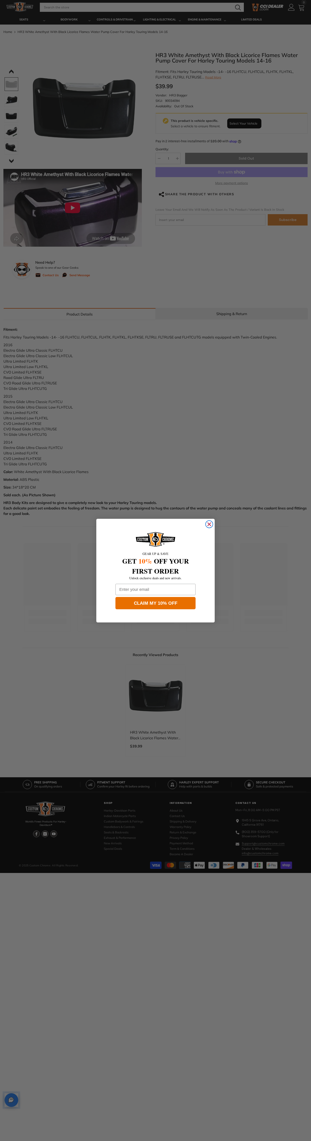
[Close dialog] (209, 524)
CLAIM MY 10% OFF (155, 603)
